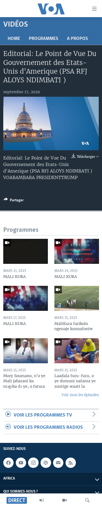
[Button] (14, 201)
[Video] (64, 500)
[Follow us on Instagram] (33, 463)
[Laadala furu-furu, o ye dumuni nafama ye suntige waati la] (76, 350)
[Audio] (41, 500)
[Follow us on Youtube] (21, 463)
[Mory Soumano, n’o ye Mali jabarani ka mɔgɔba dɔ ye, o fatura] (25, 350)
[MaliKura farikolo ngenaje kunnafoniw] (76, 298)
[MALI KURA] (25, 251)
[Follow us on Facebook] (8, 463)
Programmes (43, 38)
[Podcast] (46, 463)
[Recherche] (87, 500)
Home (14, 38)
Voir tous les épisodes (80, 395)
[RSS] (71, 463)
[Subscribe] (58, 463)
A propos (77, 38)
